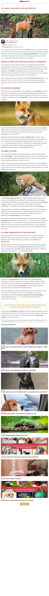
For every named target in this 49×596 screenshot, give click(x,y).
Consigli (3, 368)
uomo (18, 251)
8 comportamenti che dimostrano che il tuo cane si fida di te (19, 457)
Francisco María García (11, 42)
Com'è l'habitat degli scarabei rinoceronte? (14, 435)
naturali (3, 58)
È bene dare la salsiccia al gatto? (11, 478)
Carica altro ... (24, 504)
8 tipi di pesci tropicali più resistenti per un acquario (17, 500)
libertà (2, 84)
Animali (2, 5)
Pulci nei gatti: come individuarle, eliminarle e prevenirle (18, 370)
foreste (28, 220)
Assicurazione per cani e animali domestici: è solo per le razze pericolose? (24, 392)
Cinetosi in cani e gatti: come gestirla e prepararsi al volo (18, 413)
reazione (19, 297)
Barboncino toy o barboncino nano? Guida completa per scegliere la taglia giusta (24, 347)
